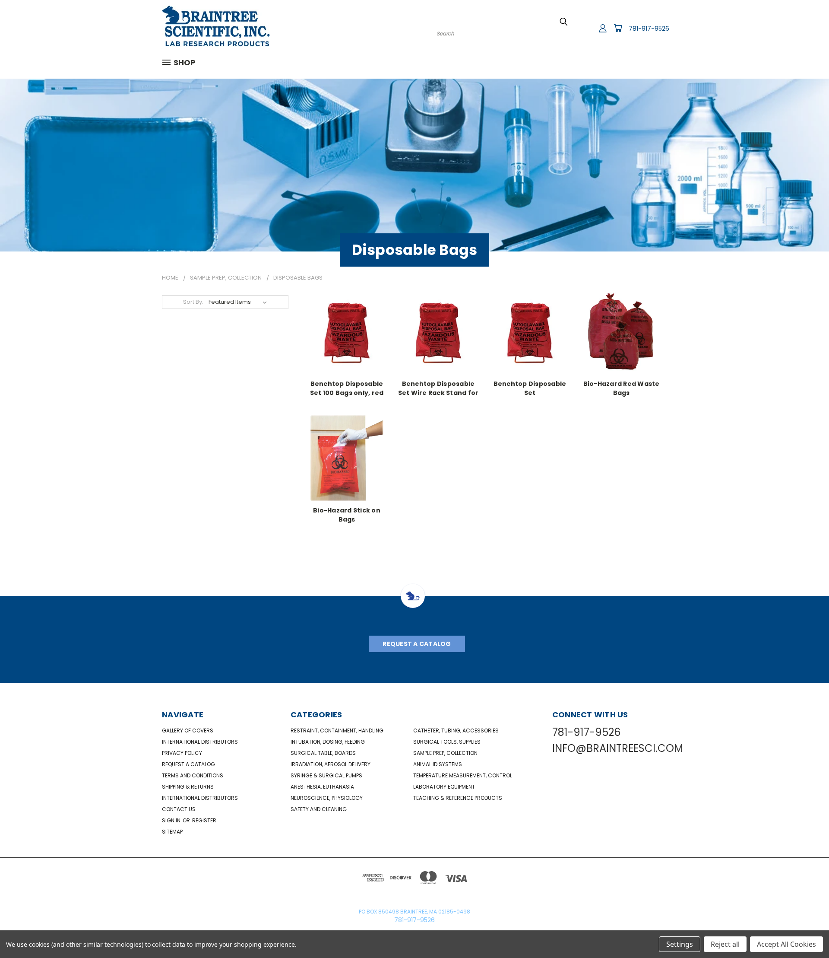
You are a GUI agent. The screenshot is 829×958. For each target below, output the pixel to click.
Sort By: (193, 302)
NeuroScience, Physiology (327, 798)
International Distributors (200, 741)
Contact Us (179, 809)
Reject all (725, 944)
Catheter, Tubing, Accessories (456, 730)
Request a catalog (188, 764)
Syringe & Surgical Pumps (326, 775)
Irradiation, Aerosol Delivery (330, 764)
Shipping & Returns (188, 786)
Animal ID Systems (437, 764)
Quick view (347, 330)
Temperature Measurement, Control (462, 775)
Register (204, 820)
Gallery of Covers (187, 730)
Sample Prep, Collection (445, 753)
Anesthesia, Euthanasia (322, 786)
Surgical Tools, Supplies (447, 741)
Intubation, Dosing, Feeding (328, 741)
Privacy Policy (182, 753)
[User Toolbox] (602, 28)
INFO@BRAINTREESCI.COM (617, 748)
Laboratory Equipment (444, 786)
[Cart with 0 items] (618, 28)
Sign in (172, 820)
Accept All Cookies (786, 944)
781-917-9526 (649, 28)
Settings (679, 944)
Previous (806, 931)
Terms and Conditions (192, 775)
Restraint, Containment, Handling (337, 730)
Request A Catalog (417, 644)
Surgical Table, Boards (323, 753)
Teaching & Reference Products (457, 798)
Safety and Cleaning (319, 809)
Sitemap (172, 831)
